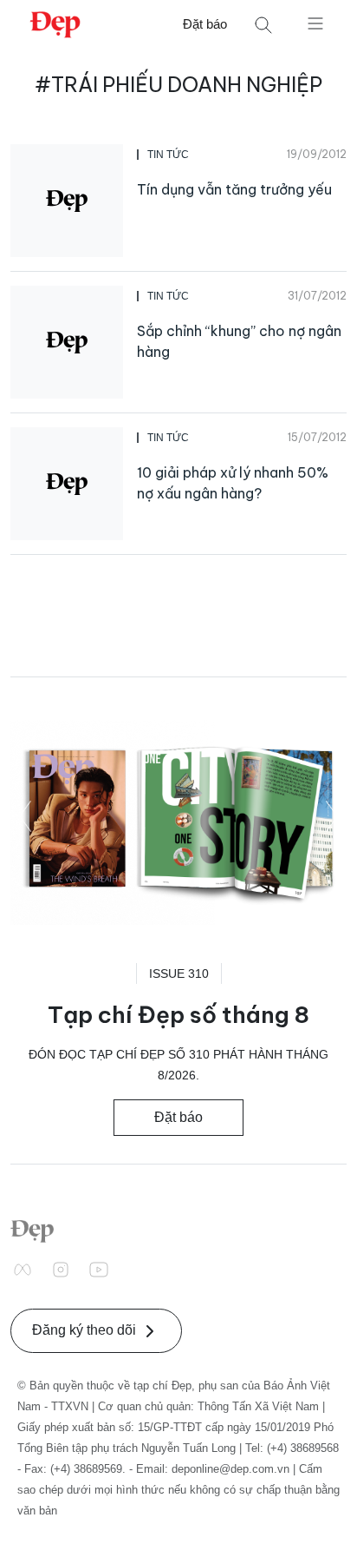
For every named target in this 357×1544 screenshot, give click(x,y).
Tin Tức (168, 154)
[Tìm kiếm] (263, 25)
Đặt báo (205, 23)
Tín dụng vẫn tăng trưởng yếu (234, 189)
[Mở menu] (315, 22)
